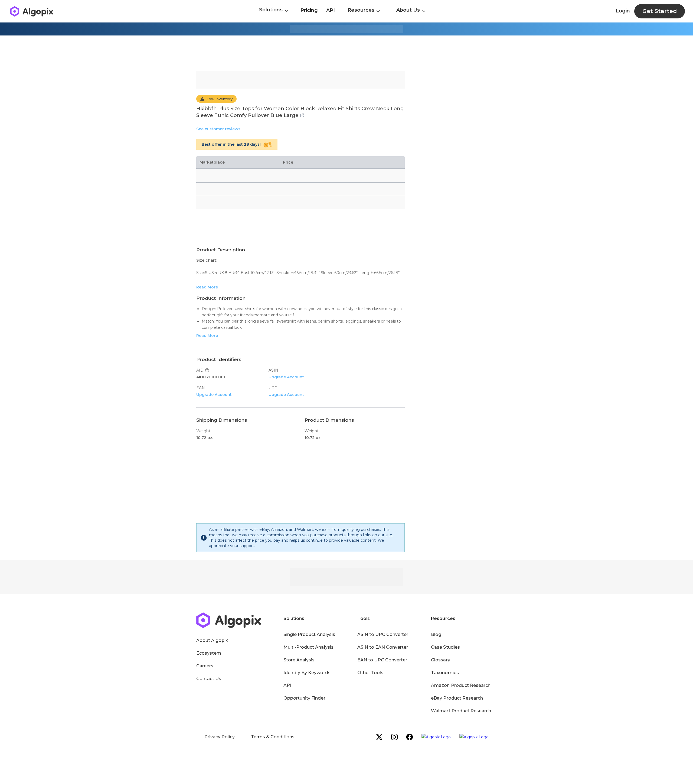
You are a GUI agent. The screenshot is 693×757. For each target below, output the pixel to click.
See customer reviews (218, 128)
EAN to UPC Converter (382, 659)
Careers (204, 665)
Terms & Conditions (273, 736)
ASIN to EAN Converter (382, 647)
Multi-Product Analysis (308, 647)
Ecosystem (208, 653)
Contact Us (208, 678)
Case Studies (445, 647)
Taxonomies (445, 672)
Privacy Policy (219, 736)
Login (623, 11)
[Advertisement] (346, 53)
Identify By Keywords (307, 672)
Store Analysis (299, 659)
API (330, 10)
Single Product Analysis (309, 634)
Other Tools (370, 672)
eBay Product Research (457, 698)
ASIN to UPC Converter (382, 634)
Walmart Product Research (461, 710)
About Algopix (212, 640)
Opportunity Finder (304, 698)
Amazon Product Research (461, 685)
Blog (436, 634)
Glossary (440, 659)
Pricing (309, 10)
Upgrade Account (286, 377)
